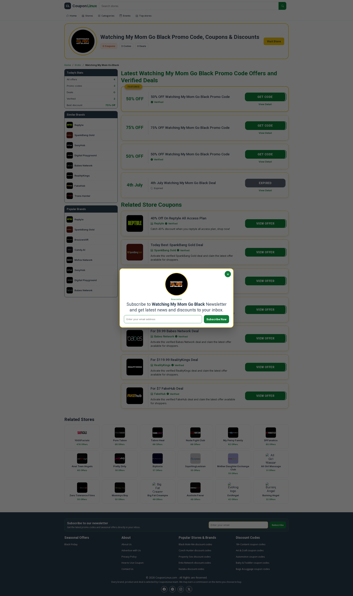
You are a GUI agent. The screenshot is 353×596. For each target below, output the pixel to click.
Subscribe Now (216, 319)
